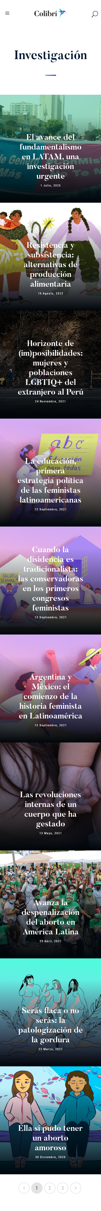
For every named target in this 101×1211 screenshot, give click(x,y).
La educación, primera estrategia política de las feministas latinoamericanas (50, 481)
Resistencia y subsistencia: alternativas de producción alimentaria (51, 265)
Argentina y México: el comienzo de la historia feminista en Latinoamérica (50, 697)
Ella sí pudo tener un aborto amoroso (50, 1138)
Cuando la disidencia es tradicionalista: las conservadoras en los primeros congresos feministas (50, 579)
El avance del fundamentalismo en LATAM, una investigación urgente (51, 157)
